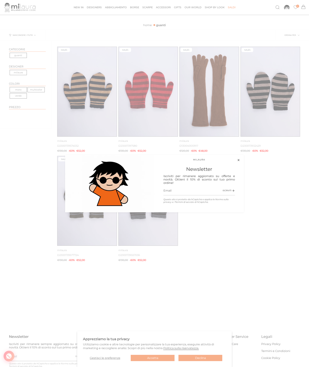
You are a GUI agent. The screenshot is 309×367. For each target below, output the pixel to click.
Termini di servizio (184, 202)
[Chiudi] (238, 160)
